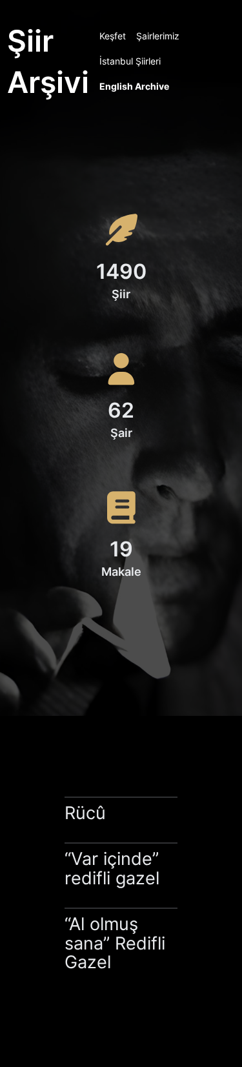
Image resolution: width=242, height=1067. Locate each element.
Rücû (85, 813)
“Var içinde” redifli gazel (112, 868)
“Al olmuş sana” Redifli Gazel (115, 943)
